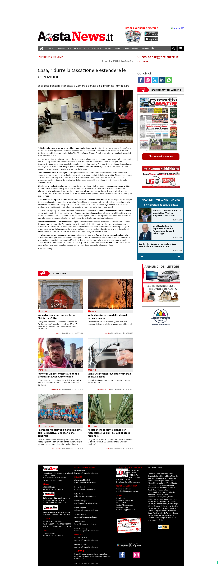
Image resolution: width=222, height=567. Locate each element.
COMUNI (50, 48)
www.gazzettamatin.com (52, 480)
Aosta (58, 333)
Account (119, 495)
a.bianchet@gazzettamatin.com (86, 482)
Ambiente (94, 311)
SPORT (117, 48)
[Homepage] (41, 48)
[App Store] (152, 39)
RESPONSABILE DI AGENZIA (126, 486)
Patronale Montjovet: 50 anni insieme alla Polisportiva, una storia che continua (60, 432)
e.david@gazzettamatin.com (85, 496)
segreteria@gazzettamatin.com (59, 526)
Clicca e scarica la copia (161, 156)
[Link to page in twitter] (155, 80)
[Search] (174, 48)
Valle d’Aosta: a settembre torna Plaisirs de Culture (56, 317)
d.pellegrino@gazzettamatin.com (87, 503)
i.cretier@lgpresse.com (124, 505)
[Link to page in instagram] (148, 80)
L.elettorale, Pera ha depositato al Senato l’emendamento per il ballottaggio (163, 230)
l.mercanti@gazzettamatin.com (86, 473)
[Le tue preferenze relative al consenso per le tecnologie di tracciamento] (217, 562)
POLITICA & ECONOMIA (102, 48)
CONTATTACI (79, 551)
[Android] (152, 34)
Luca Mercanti (112, 60)
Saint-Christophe (103, 389)
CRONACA (61, 48)
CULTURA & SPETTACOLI (78, 48)
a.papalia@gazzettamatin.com (85, 517)
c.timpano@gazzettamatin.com (86, 510)
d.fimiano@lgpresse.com (125, 509)
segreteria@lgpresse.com (130, 482)
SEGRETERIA (79, 535)
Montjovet (56, 448)
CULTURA (43, 311)
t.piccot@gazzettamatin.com (85, 524)
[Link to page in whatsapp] (168, 80)
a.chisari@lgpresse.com (130, 491)
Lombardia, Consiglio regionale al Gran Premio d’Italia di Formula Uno (158, 245)
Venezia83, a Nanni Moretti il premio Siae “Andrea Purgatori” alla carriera (167, 213)
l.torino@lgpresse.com (124, 500)
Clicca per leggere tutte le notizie (158, 59)
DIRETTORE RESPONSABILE (84, 468)
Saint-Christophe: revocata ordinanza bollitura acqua (109, 375)
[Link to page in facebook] (141, 80)
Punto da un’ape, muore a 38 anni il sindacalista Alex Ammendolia (58, 375)
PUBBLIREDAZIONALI (47, 426)
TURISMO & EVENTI (131, 48)
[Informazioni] (153, 48)
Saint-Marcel (55, 389)
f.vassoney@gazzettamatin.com (86, 531)
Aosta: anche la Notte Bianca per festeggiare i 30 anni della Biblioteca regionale (109, 432)
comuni (93, 370)
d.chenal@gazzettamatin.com (85, 489)
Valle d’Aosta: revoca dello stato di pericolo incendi (108, 317)
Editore (46, 484)
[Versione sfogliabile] (133, 35)
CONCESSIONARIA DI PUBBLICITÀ (129, 467)
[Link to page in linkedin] (162, 80)
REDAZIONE (47, 518)
